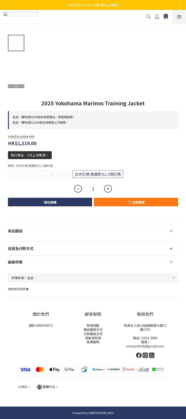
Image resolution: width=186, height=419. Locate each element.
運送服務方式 (93, 329)
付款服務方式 (93, 334)
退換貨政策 (93, 338)
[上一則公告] (6, 5)
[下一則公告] (180, 5)
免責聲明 (93, 342)
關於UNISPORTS (41, 325)
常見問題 (93, 325)
